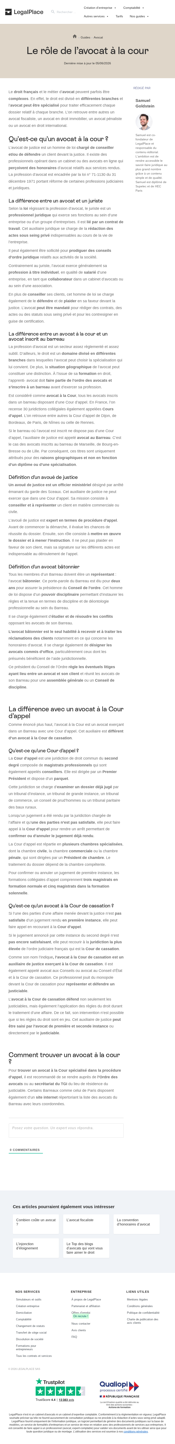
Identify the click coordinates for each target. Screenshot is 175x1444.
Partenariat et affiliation (85, 1306)
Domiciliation (24, 1312)
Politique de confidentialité (143, 1312)
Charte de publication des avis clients (142, 1321)
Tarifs (119, 16)
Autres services (94, 16)
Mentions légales (137, 1299)
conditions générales (136, 1431)
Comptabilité (131, 7)
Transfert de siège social (31, 1332)
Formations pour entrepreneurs (26, 1347)
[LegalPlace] (24, 12)
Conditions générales (140, 1306)
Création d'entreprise (98, 7)
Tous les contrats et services (34, 1355)
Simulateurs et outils (28, 1299)
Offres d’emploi (80, 1314)
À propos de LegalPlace (86, 1299)
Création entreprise (27, 1306)
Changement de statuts (30, 1326)
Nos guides (137, 16)
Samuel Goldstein (145, 103)
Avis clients (78, 1330)
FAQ (74, 1336)
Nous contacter (80, 1323)
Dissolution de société (29, 1339)
